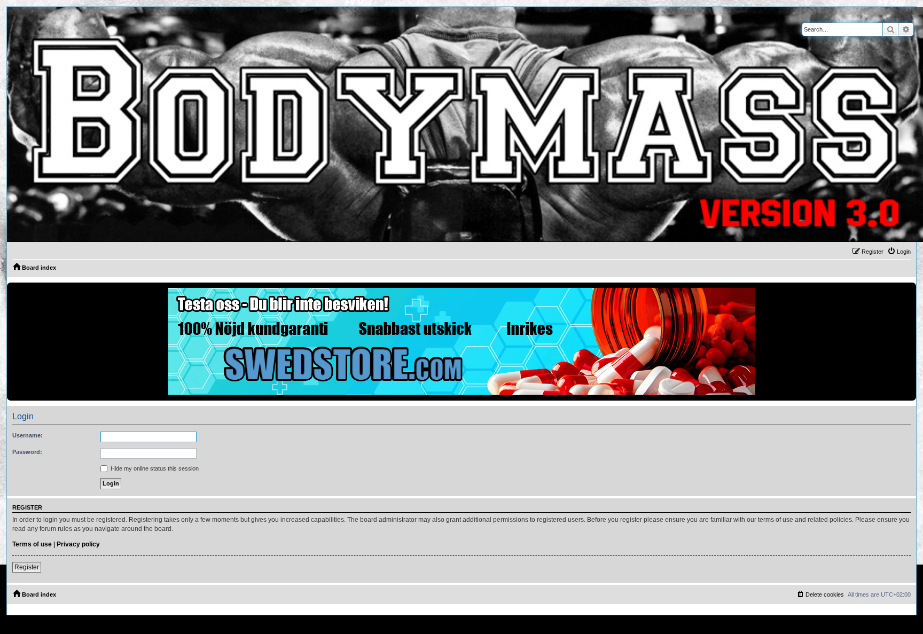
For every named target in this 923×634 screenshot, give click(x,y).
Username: (27, 435)
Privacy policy (78, 544)
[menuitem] (899, 251)
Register (26, 567)
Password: (27, 452)
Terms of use (32, 544)
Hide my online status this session (154, 468)
